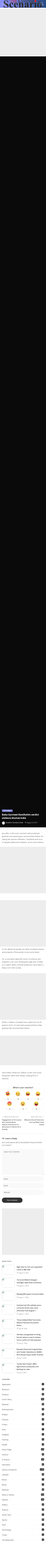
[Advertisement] (23, 32)
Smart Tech (6, 1515)
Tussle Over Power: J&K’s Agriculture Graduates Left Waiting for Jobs (28, 1366)
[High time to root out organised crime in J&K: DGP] (8, 1270)
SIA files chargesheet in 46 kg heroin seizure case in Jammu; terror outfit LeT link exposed (29, 1337)
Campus (5, 1394)
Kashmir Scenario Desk (14, 822)
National (5, 1490)
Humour (5, 1455)
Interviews (6, 1465)
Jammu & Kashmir (9, 1470)
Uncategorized (8, 1540)
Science (5, 1510)
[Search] (41, 4)
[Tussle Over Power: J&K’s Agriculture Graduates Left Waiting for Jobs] (8, 1368)
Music (4, 1485)
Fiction (4, 1424)
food (3, 1429)
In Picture (6, 1460)
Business (5, 1389)
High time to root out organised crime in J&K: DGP (29, 1268)
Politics (5, 1505)
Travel (4, 1535)
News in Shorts (8, 1495)
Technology (6, 1530)
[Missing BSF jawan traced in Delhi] (8, 1296)
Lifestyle (5, 1475)
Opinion (5, 1500)
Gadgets (5, 1435)
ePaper (5, 1414)
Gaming (5, 1440)
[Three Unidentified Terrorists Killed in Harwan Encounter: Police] (8, 1324)
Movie (4, 1480)
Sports (4, 1520)
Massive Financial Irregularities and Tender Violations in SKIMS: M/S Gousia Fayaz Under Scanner (30, 1352)
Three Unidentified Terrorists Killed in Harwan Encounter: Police (29, 1322)
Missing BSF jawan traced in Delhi (30, 1294)
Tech (4, 1525)
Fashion (5, 1420)
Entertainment (7, 1409)
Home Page (7, 1450)
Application (6, 1384)
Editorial (7, 811)
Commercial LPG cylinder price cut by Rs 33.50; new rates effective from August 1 (29, 1308)
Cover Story (7, 1399)
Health (4, 1445)
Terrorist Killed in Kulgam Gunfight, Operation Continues (29, 1281)
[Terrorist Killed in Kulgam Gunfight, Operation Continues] (8, 1283)
